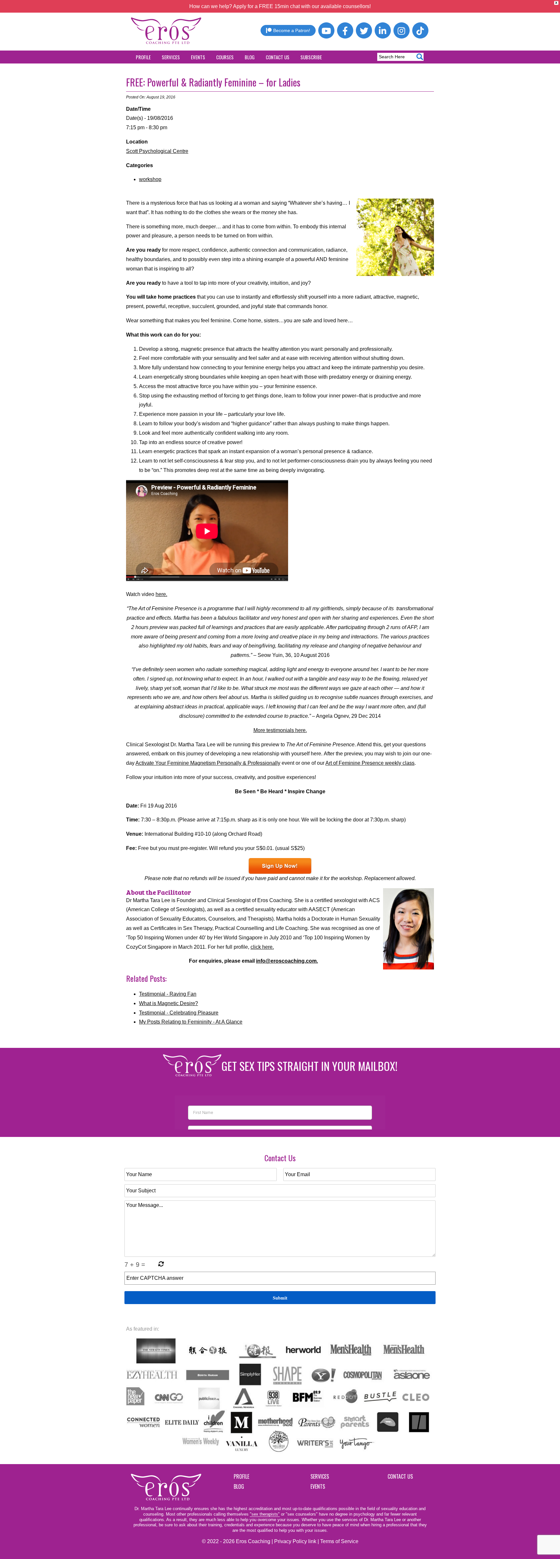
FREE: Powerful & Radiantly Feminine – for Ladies (213, 82)
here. (161, 594)
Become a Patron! (291, 30)
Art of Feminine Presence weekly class (369, 763)
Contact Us (277, 57)
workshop (150, 179)
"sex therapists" (265, 1514)
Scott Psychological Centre (157, 151)
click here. (262, 947)
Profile (143, 57)
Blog (250, 57)
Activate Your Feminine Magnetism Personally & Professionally (207, 763)
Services (171, 57)
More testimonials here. (280, 730)
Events (198, 57)
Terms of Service (339, 1541)
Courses (225, 57)
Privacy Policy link (295, 1541)
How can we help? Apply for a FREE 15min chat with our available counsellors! (280, 6)
